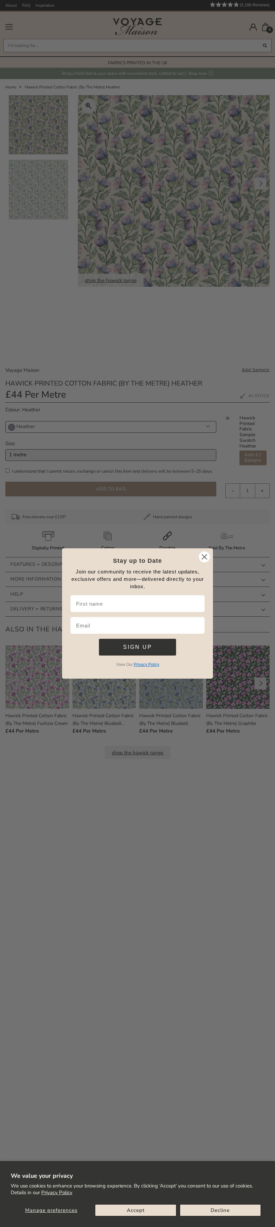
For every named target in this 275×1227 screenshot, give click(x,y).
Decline (220, 1210)
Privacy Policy (56, 1192)
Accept (136, 1210)
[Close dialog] (204, 557)
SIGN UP (137, 647)
